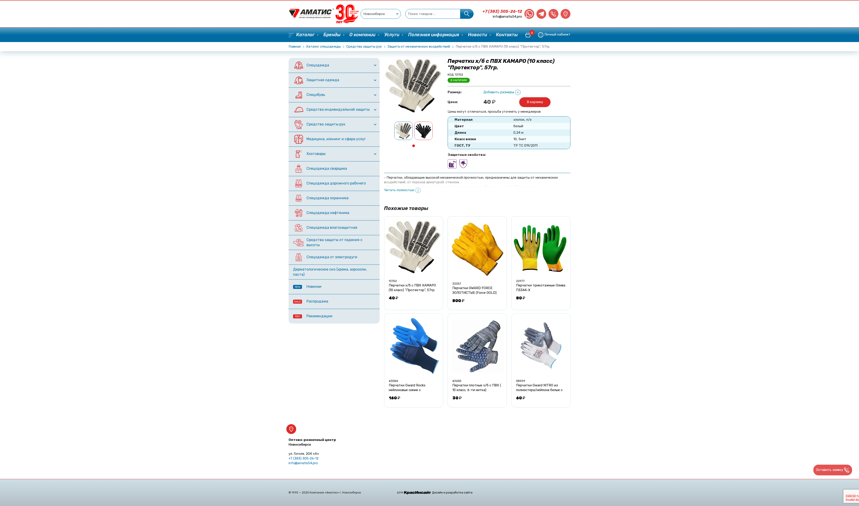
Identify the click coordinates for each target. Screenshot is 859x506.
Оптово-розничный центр (312, 442)
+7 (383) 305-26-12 (502, 11)
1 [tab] (413, 145)
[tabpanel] (404, 131)
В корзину (535, 102)
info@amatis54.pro (507, 17)
